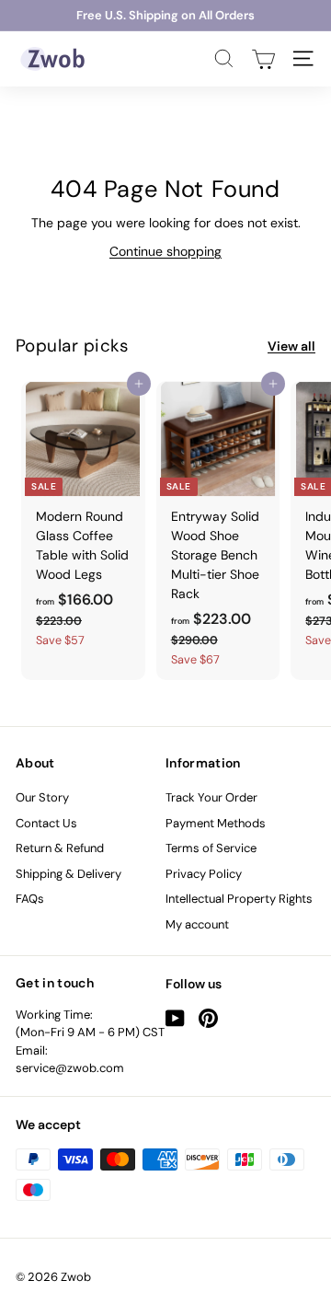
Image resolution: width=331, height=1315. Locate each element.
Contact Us (46, 823)
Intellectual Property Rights (239, 898)
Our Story (42, 797)
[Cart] (263, 58)
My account (197, 924)
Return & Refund (60, 848)
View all (291, 346)
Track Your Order (211, 797)
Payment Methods (216, 823)
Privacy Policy (204, 874)
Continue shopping (165, 251)
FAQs (30, 898)
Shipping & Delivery (68, 874)
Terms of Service (211, 848)
